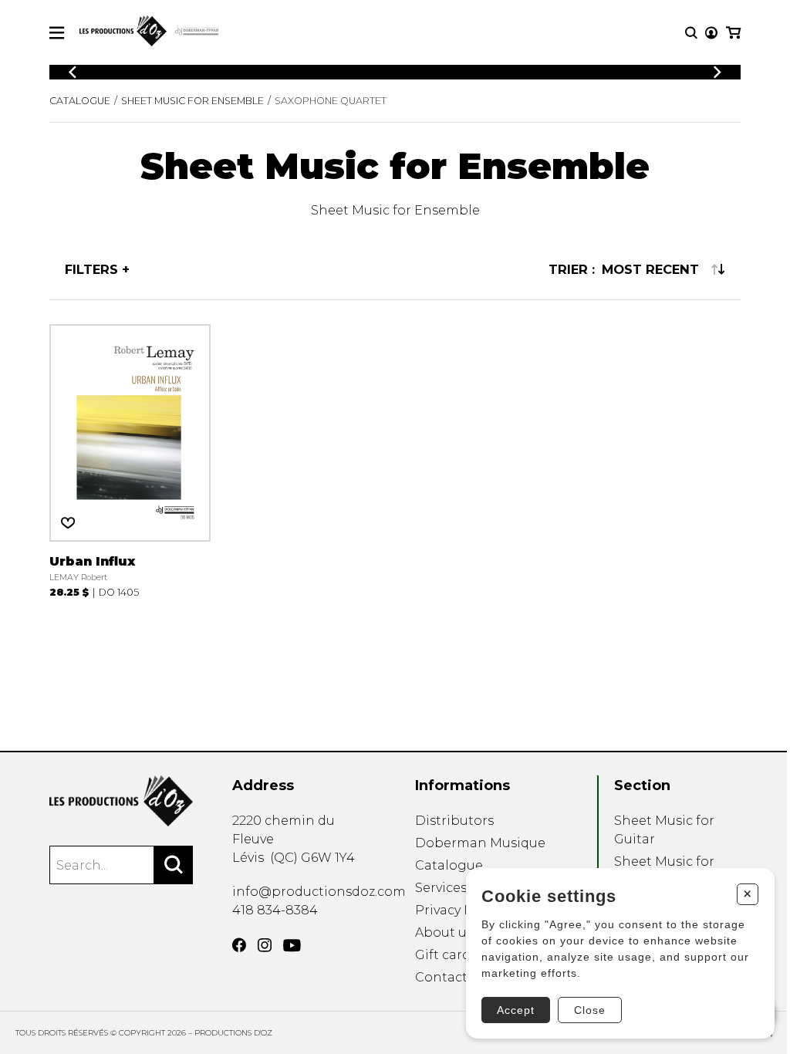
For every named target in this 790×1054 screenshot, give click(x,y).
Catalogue (79, 100)
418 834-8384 (275, 910)
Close (590, 1010)
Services (441, 887)
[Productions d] (121, 800)
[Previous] (72, 72)
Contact (441, 977)
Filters (91, 269)
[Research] (691, 32)
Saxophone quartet (331, 100)
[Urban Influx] (130, 461)
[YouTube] (292, 945)
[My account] (711, 32)
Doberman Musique (480, 843)
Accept (516, 1010)
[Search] (173, 865)
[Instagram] (265, 945)
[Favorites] (68, 523)
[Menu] (56, 32)
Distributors (454, 820)
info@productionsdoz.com (319, 891)
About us (444, 932)
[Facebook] (239, 945)
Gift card (443, 955)
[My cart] (733, 32)
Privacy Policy (458, 910)
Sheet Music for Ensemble (192, 100)
